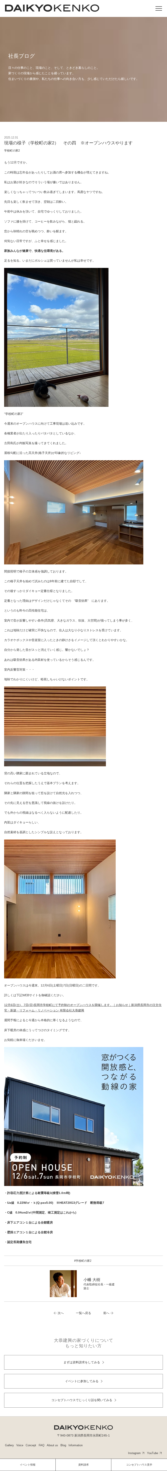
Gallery (9, 1445)
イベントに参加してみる (82, 1381)
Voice (19, 1445)
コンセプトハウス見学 (139, 1464)
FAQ (41, 1445)
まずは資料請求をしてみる (81, 1362)
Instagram (134, 1453)
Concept (31, 1445)
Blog (63, 1445)
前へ (106, 1313)
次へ (61, 1313)
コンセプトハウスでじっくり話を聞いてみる (81, 1400)
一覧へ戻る (83, 1313)
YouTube (152, 1453)
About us (52, 1445)
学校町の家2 (12, 150)
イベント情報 (27, 1464)
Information (75, 1445)
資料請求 (83, 1464)
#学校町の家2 (82, 1260)
